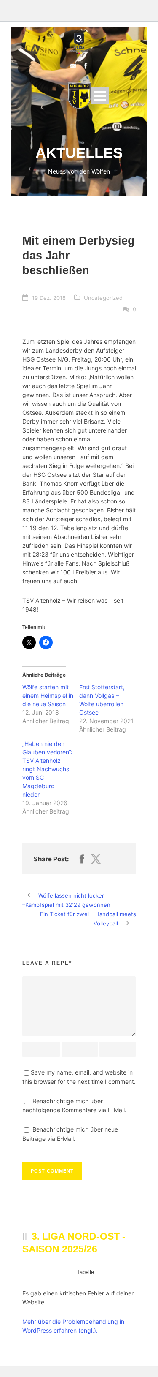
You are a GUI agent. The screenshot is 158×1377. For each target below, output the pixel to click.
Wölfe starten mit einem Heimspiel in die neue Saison (47, 695)
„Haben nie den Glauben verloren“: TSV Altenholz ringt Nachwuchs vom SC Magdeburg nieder (47, 769)
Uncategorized (103, 297)
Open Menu (100, 95)
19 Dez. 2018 (49, 297)
